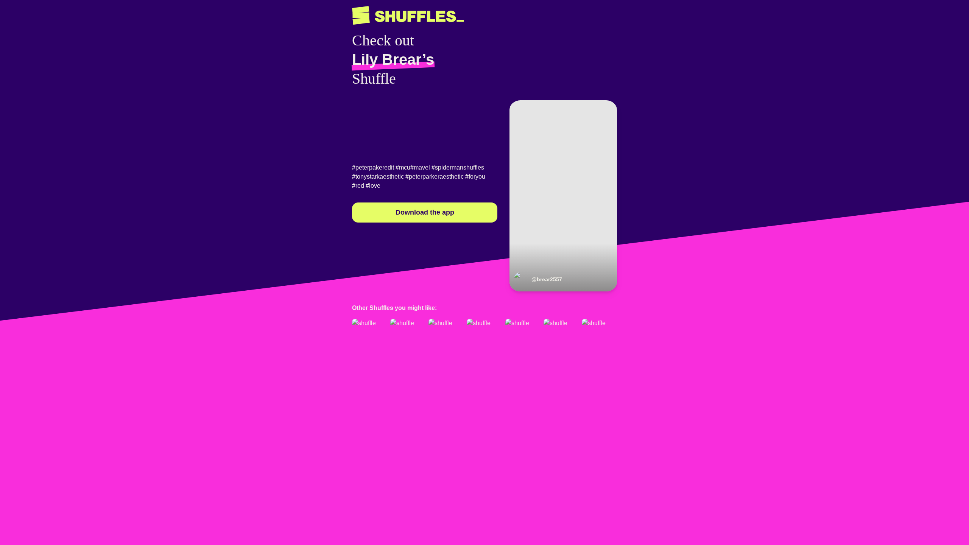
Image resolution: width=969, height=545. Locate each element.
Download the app (425, 212)
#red (358, 185)
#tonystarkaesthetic (378, 176)
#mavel (420, 167)
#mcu (403, 167)
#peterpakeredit (373, 167)
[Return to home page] (408, 15)
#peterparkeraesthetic (434, 176)
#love (373, 185)
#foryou (475, 176)
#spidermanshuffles (458, 167)
